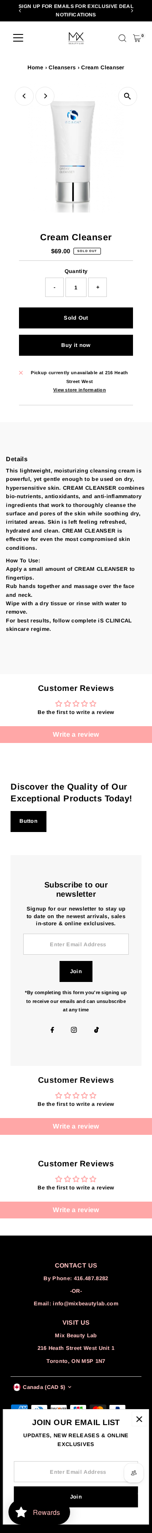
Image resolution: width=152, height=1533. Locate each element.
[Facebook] (52, 1031)
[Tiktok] (96, 1031)
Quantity (76, 271)
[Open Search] (122, 38)
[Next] (131, 10)
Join (76, 971)
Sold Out (76, 318)
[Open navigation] (18, 38)
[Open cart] (137, 38)
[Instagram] (74, 1031)
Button (28, 821)
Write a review (76, 734)
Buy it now (75, 345)
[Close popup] (139, 1419)
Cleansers (62, 67)
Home (35, 67)
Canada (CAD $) (44, 1387)
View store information (79, 390)
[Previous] (20, 10)
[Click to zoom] (127, 96)
